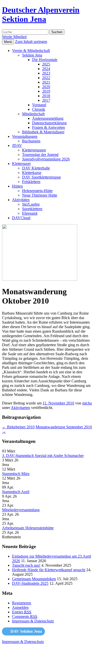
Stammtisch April (15, 492)
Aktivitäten (21, 200)
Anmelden (20, 607)
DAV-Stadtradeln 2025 (30, 583)
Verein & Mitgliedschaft (31, 50)
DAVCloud (21, 218)
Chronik (38, 109)
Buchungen (31, 141)
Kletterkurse (31, 172)
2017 (46, 100)
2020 (46, 87)
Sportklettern (32, 209)
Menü (8, 42)
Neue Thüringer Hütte (39, 195)
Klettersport (21, 163)
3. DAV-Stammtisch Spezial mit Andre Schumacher (43, 455)
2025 (46, 64)
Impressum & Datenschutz (33, 621)
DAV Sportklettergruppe (41, 177)
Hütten (17, 186)
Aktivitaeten (20, 407)
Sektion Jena (32, 55)
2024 (46, 69)
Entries (21, 612)
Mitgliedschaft (33, 114)
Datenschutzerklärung (49, 123)
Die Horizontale (44, 59)
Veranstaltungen (24, 136)
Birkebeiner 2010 (18, 427)
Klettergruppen (34, 150)
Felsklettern (31, 182)
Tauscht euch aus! (26, 565)
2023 (46, 73)
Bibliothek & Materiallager (43, 132)
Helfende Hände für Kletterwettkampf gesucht (48, 570)
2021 (46, 82)
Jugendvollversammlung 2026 (46, 159)
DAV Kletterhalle (36, 168)
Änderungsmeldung (47, 118)
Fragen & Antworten (48, 127)
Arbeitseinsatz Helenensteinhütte (28, 528)
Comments (24, 616)
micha (87, 403)
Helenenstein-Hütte (37, 191)
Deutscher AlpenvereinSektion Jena (40, 14)
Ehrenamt (29, 213)
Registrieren (21, 603)
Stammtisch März (16, 474)
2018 (46, 96)
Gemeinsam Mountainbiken (34, 579)
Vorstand (39, 105)
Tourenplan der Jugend (40, 154)
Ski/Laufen (31, 204)
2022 (46, 78)
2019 (46, 91)
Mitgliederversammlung (21, 510)
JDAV (17, 145)
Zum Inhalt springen (31, 41)
